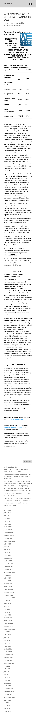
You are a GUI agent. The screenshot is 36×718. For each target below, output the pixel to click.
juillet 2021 (7, 669)
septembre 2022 (9, 629)
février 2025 (8, 558)
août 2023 (7, 601)
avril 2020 (7, 709)
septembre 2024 (9, 572)
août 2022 (7, 632)
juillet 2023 (7, 604)
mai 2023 (7, 609)
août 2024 (7, 575)
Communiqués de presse (12, 25)
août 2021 (7, 666)
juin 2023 (7, 606)
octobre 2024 (8, 569)
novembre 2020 (9, 692)
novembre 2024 (9, 567)
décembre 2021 (9, 655)
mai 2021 (6, 674)
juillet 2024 (7, 578)
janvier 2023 (8, 621)
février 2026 (8, 527)
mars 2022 (7, 646)
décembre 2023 (9, 589)
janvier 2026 (8, 530)
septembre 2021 (9, 663)
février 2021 (7, 683)
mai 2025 (7, 550)
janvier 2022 (8, 652)
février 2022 (8, 649)
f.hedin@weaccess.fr (17, 420)
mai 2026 (7, 518)
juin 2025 (7, 547)
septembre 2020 (9, 697)
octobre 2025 (8, 538)
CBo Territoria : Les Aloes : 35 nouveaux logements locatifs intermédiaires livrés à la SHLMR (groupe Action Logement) (18, 483)
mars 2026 (7, 524)
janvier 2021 (7, 686)
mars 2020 (7, 711)
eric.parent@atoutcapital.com (14, 427)
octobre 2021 (8, 660)
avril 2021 (7, 677)
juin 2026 (7, 516)
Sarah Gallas (10, 23)
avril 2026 (7, 521)
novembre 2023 (9, 592)
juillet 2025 (7, 544)
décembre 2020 (9, 689)
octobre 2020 (8, 694)
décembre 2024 (9, 564)
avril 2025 (7, 552)
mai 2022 (7, 640)
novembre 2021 (9, 657)
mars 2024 (7, 581)
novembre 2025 (9, 535)
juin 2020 (7, 703)
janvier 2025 (8, 561)
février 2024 (8, 584)
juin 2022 (7, 638)
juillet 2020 (7, 700)
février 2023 (8, 618)
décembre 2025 (9, 533)
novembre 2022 (9, 626)
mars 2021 (7, 680)
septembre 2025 (9, 541)
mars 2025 (7, 555)
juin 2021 (6, 672)
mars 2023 (7, 615)
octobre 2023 (8, 595)
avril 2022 (7, 643)
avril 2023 (7, 612)
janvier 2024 (8, 587)
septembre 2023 (9, 598)
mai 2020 (7, 706)
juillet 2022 (7, 635)
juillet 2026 (7, 513)
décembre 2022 (9, 623)
